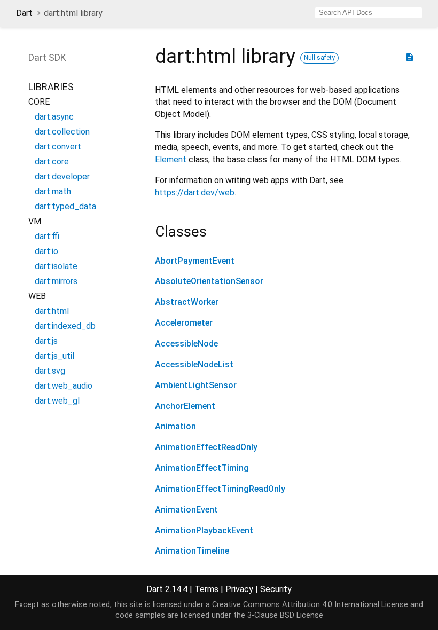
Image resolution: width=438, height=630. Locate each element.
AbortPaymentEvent (194, 261)
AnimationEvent (186, 510)
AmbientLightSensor (196, 385)
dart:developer (62, 176)
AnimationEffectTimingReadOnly (220, 489)
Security (276, 589)
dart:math (53, 191)
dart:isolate (56, 266)
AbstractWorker (186, 302)
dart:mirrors (56, 281)
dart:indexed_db (65, 326)
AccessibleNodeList (194, 364)
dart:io (46, 251)
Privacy (239, 589)
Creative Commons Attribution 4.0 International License (310, 604)
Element (170, 159)
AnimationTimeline (192, 551)
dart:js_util (54, 356)
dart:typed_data (65, 206)
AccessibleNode (186, 343)
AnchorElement (185, 406)
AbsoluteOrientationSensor (209, 281)
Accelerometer (184, 323)
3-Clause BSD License (285, 615)
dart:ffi (47, 236)
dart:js (46, 341)
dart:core (52, 161)
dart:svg (50, 371)
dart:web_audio (63, 386)
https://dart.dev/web (194, 192)
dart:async (54, 117)
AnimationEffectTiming (202, 468)
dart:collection (62, 132)
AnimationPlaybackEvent (204, 530)
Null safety (319, 57)
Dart (24, 13)
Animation (175, 426)
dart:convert (58, 146)
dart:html (52, 311)
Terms (206, 589)
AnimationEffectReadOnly (206, 447)
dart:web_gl (57, 401)
